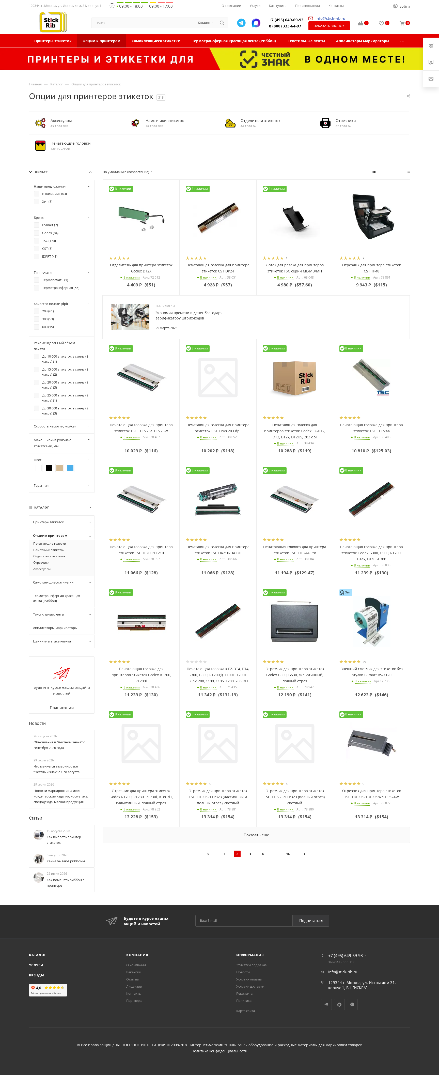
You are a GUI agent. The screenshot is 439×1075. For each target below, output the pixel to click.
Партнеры (134, 1000)
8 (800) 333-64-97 (285, 25)
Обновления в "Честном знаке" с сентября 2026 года (59, 745)
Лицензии (134, 986)
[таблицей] (408, 172)
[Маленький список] (365, 172)
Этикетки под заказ (251, 965)
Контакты (134, 993)
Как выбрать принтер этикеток (64, 840)
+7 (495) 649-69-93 (286, 19)
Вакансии (133, 972)
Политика (244, 1000)
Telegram (326, 1004)
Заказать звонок (329, 25)
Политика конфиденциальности (219, 1051)
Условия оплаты (249, 979)
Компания (137, 955)
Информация (250, 955)
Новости (37, 723)
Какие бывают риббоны (66, 861)
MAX (339, 1004)
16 (288, 853)
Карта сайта (245, 1010)
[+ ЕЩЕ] (402, 41)
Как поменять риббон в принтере (65, 883)
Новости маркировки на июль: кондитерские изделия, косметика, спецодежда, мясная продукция (61, 796)
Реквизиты (244, 993)
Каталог (37, 955)
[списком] (400, 172)
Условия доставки (250, 986)
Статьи (35, 818)
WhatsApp (352, 1004)
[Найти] (222, 23)
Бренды (36, 975)
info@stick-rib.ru (342, 971)
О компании (136, 965)
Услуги (36, 965)
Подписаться (311, 920)
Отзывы (132, 979)
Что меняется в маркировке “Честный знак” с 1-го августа (57, 769)
